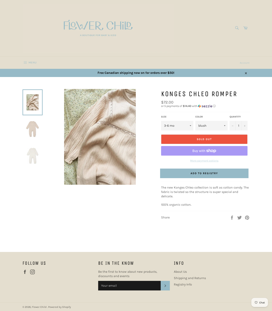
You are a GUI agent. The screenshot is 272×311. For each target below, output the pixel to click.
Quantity (235, 116)
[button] (205, 106)
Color (199, 116)
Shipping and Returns (190, 278)
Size (163, 116)
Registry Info (183, 284)
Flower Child (39, 306)
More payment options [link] (204, 160)
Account (244, 62)
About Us (180, 271)
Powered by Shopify (59, 306)
